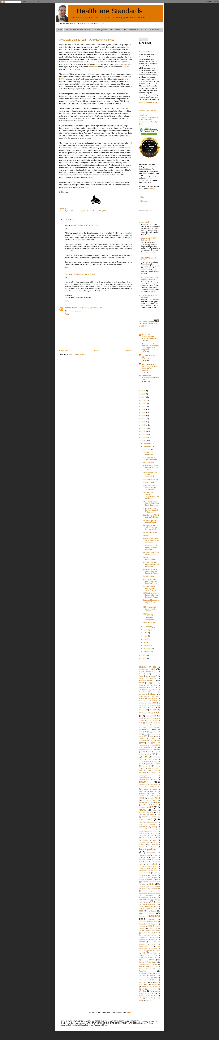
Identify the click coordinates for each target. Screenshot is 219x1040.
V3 (151, 982)
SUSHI (154, 964)
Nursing (141, 880)
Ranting (151, 919)
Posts (144, 197)
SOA (155, 955)
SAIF (143, 933)
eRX (144, 751)
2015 (144, 425)
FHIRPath (157, 757)
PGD (146, 902)
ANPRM (142, 683)
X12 (156, 991)
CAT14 (158, 705)
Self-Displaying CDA (150, 479)
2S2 (154, 667)
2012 (144, 434)
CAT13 (152, 705)
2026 (144, 391)
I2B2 (158, 814)
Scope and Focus (149, 576)
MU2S (146, 862)
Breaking (141, 703)
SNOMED (153, 953)
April (145, 642)
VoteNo (144, 986)
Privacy (141, 906)
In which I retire (148, 482)
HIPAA (152, 796)
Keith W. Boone (71, 308)
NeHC (155, 864)
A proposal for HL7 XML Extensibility (150, 458)
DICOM (141, 738)
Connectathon (155, 725)
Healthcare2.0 (143, 775)
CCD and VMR (148, 462)
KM (159, 837)
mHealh (155, 855)
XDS (153, 993)
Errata (102, 23)
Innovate (141, 829)
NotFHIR (154, 875)
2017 (144, 419)
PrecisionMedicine (149, 904)
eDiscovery (144, 745)
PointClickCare (145, 169)
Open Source (115, 30)
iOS (156, 831)
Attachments (142, 687)
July (145, 633)
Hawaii (143, 766)
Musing (141, 864)
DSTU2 (153, 740)
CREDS (155, 731)
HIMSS (155, 789)
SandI (149, 933)
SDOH (156, 937)
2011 (144, 437)
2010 (144, 440)
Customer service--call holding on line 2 (151, 553)
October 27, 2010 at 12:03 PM (84, 274)
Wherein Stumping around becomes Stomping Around (150, 581)
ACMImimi (148, 671)
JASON (146, 835)
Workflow (142, 991)
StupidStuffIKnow (144, 964)
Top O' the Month (149, 623)
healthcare (154, 772)
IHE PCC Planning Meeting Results (149, 521)
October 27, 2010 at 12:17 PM (91, 308)
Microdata (142, 859)
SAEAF (157, 930)
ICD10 (141, 820)
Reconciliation (152, 922)
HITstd (155, 805)
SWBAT (148, 966)
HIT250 (143, 30)
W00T (150, 986)
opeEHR (157, 886)
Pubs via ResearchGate (147, 111)
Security (142, 942)
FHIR (144, 756)
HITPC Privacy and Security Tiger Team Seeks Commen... (151, 503)
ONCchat (150, 886)
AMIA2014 (153, 678)
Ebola (149, 743)
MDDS (141, 846)
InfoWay (154, 827)
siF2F (153, 944)
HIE (158, 787)
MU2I (140, 862)
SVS (140, 966)
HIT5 (149, 798)
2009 (144, 655)
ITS (140, 835)
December (148, 443)
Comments (146, 201)
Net (140, 866)
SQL (156, 957)
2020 (144, 409)
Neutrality (147, 866)
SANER (157, 933)
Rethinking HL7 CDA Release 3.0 (148, 239)
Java (151, 835)
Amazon (87, 23)
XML (155, 996)
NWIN (158, 879)
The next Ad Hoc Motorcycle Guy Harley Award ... (149, 588)
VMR (147, 984)
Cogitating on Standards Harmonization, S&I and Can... (151, 495)
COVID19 (146, 729)
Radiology (142, 916)
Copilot (144, 727)
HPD (154, 810)
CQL (155, 729)
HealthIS (155, 779)
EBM (143, 743)
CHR (142, 720)
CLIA (140, 723)
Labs (154, 840)
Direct (153, 738)
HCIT (150, 766)
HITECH (157, 798)
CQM (140, 731)
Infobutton (152, 824)
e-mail (150, 211)
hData (149, 768)
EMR (155, 747)
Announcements (146, 680)
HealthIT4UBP (143, 784)
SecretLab (154, 939)
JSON (158, 835)
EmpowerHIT (146, 747)
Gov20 (141, 764)
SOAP (141, 957)
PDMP (141, 902)
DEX (156, 736)
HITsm (157, 802)
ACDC (141, 671)
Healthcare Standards (109, 11)
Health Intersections (149, 344)
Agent (141, 676)
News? (155, 866)
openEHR (156, 889)
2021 (144, 406)
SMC (158, 951)
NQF (148, 877)
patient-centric (149, 895)
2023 (144, 400)
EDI (159, 743)
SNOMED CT (144, 955)
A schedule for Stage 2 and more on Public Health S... (151, 467)
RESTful (157, 926)
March (146, 645)
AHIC (152, 676)
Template (152, 968)
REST (150, 926)
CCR (148, 713)
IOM (151, 831)
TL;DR (158, 973)
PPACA (158, 902)
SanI (145, 935)
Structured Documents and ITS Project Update (151, 602)
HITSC (150, 802)
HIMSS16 (141, 796)
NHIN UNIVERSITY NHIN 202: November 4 (150, 474)
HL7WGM (142, 810)
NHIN (141, 868)
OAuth (143, 882)
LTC (149, 844)
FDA (153, 754)
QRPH (141, 911)
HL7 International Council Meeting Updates (149, 609)
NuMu (155, 877)
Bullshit (149, 703)
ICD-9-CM (154, 817)
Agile (147, 676)
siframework (144, 946)
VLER (140, 984)
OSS (140, 893)
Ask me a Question (100, 30)
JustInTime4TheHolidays (148, 837)
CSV (140, 734)
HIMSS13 (142, 793)
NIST (148, 873)
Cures (146, 734)
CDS (154, 716)
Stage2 (152, 960)
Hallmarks (146, 535)
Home (59, 30)
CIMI (148, 720)
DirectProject (143, 740)
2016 (144, 422)
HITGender (146, 800)
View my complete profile (148, 102)
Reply (67, 267)
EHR (158, 745)
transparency (143, 977)
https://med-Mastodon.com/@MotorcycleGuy (149, 117)
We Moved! (145, 359)
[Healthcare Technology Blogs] (149, 157)
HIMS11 (146, 789)
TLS (143, 975)
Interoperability (151, 829)
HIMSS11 (142, 791)
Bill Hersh (68, 274)
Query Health (146, 913)
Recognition (142, 921)
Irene (140, 833)
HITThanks (142, 807)
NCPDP (148, 864)
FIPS (143, 759)
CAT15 (144, 707)
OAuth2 (151, 882)
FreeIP (155, 759)
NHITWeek (154, 870)
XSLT (141, 1000)
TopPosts (153, 975)
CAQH (145, 705)
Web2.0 (149, 989)
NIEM (140, 873)
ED (154, 743)
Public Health (151, 906)
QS (147, 911)
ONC (104, 211)
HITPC (155, 800)
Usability (152, 980)
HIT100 (141, 798)
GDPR (141, 761)
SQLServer (142, 960)
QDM (148, 908)
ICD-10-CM (145, 817)
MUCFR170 (154, 862)
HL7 (150, 807)
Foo (149, 759)
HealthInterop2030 (144, 779)
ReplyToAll (142, 926)
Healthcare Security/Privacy (148, 335)
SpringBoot (149, 957)
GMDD (156, 761)
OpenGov (144, 891)
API (149, 683)
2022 (144, 403)
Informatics (143, 827)
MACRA (155, 844)
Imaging (141, 822)
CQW (147, 732)
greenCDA (149, 764)
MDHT (153, 847)
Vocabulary (156, 984)
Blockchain (142, 694)
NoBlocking (143, 875)
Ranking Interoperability (149, 558)
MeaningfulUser (151, 852)
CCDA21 (153, 710)
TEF (156, 966)
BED (158, 687)
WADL (143, 989)
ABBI (153, 669)
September (148, 627)
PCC (140, 900)
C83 (140, 705)
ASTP (148, 685)
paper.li (151, 893)
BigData (144, 689)
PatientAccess (144, 897)
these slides (93, 67)
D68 (140, 736)
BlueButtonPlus (144, 696)
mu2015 (155, 859)
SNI (144, 953)
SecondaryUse (143, 939)
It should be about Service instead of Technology (150, 510)
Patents (157, 893)
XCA (140, 993)
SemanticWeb (153, 941)
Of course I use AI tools (149, 338)
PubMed (141, 908)
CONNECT (142, 725)
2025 (144, 394)
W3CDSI (157, 986)
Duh (158, 740)
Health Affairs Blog (149, 364)
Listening (155, 842)
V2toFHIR (142, 982)
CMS (155, 723)
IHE (150, 819)
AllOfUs (141, 678)
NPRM (141, 877)
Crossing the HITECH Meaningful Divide (151, 516)
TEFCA (141, 968)
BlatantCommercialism (145, 692)
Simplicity (142, 951)
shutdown (142, 944)
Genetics (148, 761)
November (148, 446)
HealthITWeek (154, 784)
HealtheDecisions (145, 777)
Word (155, 989)
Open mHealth (146, 888)
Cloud (148, 723)
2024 (144, 397)
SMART (151, 951)
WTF (151, 991)
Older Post (128, 350)
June (146, 636)
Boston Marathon (144, 701)
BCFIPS (151, 687)
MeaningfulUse (97, 211)
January (147, 651)
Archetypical (146, 376)
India (140, 824)
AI (157, 676)
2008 (144, 658)
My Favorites (154, 30)
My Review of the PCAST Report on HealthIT (150, 279)
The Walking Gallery (146, 321)
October (147, 449)
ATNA (155, 685)
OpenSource (153, 891)
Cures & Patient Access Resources (77, 30)
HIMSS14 (153, 793)
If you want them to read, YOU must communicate (86, 39)
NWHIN (149, 880)
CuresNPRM (154, 734)
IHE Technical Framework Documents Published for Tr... (150, 617)
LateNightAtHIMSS (144, 842)
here (125, 64)
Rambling (154, 915)
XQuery (155, 998)
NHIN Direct (151, 868)
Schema (154, 935)
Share (62, 209)
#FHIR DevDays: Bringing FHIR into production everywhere (150, 348)
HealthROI (150, 787)
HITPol (141, 802)
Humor (152, 814)
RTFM (61, 79)
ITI (156, 833)
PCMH (155, 900)
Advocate (154, 674)
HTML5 (143, 814)
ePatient (157, 749)
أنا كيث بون (145, 222)
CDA (157, 712)
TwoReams (153, 978)
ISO (151, 833)
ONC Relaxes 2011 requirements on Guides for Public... (151, 571)
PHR (151, 902)
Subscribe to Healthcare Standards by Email (148, 122)
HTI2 (158, 812)
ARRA (141, 685)
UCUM (141, 980)
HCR (156, 766)
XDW (141, 996)
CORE (151, 727)
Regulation (143, 924)
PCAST (154, 897)
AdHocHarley (143, 674)
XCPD (146, 993)
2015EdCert (143, 667)
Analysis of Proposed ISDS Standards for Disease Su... (151, 540)
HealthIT (144, 781)
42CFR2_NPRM (143, 669)
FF (159, 754)
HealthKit (141, 787)
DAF (145, 736)
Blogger (128, 1012)
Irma (146, 833)
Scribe (150, 937)
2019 (144, 412)
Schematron (142, 937)
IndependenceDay (152, 822)
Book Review (152, 698)
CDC (147, 716)
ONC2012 (142, 886)
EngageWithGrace (144, 749)
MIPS (148, 859)
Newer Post (63, 350)
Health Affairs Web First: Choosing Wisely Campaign (150, 368)
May (145, 639)
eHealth (152, 745)
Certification (156, 718)
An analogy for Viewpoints (148, 453)
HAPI (158, 764)
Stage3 (141, 962)
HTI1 (151, 812)
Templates (143, 971)
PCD (148, 900)
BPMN (154, 701)
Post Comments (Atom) (77, 354)
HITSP (145, 805)
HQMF (142, 812)
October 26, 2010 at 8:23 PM (87, 225)
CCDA (142, 710)
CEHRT (147, 718)
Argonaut (155, 683)
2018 (144, 416)
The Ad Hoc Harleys (130, 30)
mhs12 (154, 857)
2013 (144, 431)
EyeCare (141, 754)
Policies (152, 188)
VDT (156, 982)
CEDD (141, 718)
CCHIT (141, 713)
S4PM (148, 930)
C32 (154, 703)
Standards (152, 962)
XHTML (148, 995)
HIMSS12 (153, 791)
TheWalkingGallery (145, 973)
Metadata (141, 855)
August (146, 630)
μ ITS (148, 1000)
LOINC (141, 844)
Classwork (155, 720)
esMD (149, 751)
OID (143, 884)
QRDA (155, 909)
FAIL (148, 754)
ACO (155, 671)
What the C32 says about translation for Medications (151, 564)
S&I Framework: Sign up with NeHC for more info (150, 547)
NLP (155, 873)
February (147, 648)
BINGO (155, 689)
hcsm (141, 768)
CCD (153, 707)
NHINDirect (143, 871)
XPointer (147, 998)
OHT (158, 882)
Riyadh (143, 928)
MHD (148, 855)
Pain (145, 893)
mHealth (142, 857)
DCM (151, 736)
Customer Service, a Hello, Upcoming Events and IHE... (150, 527)
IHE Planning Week (150, 532)
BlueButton (152, 694)
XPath (140, 998)
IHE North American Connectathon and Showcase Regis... (150, 595)
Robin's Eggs (153, 928)
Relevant (154, 924)
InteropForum (143, 831)
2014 (144, 428)
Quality (153, 911)
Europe (156, 751)
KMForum (145, 840)
